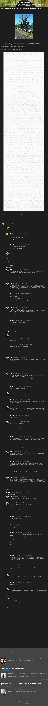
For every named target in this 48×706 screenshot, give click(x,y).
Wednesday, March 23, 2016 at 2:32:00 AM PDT (16, 223)
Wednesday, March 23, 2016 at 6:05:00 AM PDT (24, 522)
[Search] (46, 2)
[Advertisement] (24, 637)
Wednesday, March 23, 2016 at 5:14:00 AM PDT (20, 492)
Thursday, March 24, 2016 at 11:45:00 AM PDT (21, 588)
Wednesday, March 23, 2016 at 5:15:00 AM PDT (24, 367)
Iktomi (11, 227)
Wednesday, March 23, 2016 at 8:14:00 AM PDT (21, 307)
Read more (44, 663)
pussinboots (12, 253)
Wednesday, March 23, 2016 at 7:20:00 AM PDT (24, 415)
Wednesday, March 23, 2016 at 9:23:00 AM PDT (24, 252)
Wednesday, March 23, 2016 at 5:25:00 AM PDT (24, 509)
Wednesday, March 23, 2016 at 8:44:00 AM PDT (24, 436)
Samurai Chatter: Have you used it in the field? (13, 668)
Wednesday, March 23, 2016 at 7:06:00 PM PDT (24, 555)
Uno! (7, 223)
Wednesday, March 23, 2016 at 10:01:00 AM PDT (24, 532)
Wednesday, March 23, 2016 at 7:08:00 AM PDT (21, 406)
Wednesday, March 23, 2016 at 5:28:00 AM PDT (24, 386)
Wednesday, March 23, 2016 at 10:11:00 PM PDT (24, 564)
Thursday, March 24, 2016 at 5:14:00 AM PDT (23, 582)
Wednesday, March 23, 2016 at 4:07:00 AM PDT (20, 261)
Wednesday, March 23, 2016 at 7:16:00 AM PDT (24, 277)
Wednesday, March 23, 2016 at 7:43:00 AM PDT (24, 602)
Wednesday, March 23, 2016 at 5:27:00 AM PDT (24, 516)
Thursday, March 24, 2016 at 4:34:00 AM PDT (23, 461)
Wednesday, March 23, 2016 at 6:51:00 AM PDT (20, 598)
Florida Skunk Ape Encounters (9, 654)
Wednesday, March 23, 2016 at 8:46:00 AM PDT (24, 320)
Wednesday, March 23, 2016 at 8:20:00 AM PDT (24, 428)
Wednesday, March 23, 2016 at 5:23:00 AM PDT (24, 502)
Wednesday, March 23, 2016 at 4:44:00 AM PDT (20, 331)
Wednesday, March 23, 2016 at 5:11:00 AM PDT (24, 351)
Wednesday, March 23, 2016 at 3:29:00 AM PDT (21, 227)
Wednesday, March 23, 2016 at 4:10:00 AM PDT (21, 269)
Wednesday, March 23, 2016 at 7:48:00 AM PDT (21, 283)
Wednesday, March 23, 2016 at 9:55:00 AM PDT (21, 451)
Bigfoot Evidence (24, 2)
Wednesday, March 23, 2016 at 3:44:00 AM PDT (20, 233)
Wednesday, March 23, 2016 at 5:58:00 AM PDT (24, 399)
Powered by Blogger (25, 701)
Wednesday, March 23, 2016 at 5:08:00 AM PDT (21, 335)
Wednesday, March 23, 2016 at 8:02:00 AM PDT (24, 293)
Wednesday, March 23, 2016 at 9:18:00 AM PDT (24, 444)
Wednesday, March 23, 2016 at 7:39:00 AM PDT (21, 421)
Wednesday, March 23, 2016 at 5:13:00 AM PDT (21, 357)
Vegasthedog (13, 502)
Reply (7, 258)
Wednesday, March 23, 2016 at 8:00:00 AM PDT (24, 244)
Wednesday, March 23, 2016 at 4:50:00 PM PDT (24, 549)
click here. (22, 214)
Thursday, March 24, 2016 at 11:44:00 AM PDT (21, 477)
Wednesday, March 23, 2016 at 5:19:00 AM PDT (21, 373)
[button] (46, 9)
